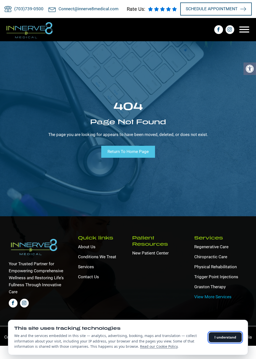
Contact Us (88, 276)
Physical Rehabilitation (215, 266)
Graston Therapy (210, 286)
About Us (87, 246)
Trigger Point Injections (216, 276)
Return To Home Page (128, 151)
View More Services (213, 296)
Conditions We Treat (97, 256)
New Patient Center (150, 253)
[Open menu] (245, 29)
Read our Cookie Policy (159, 346)
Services (86, 266)
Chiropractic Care (210, 256)
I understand (225, 337)
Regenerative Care (211, 246)
